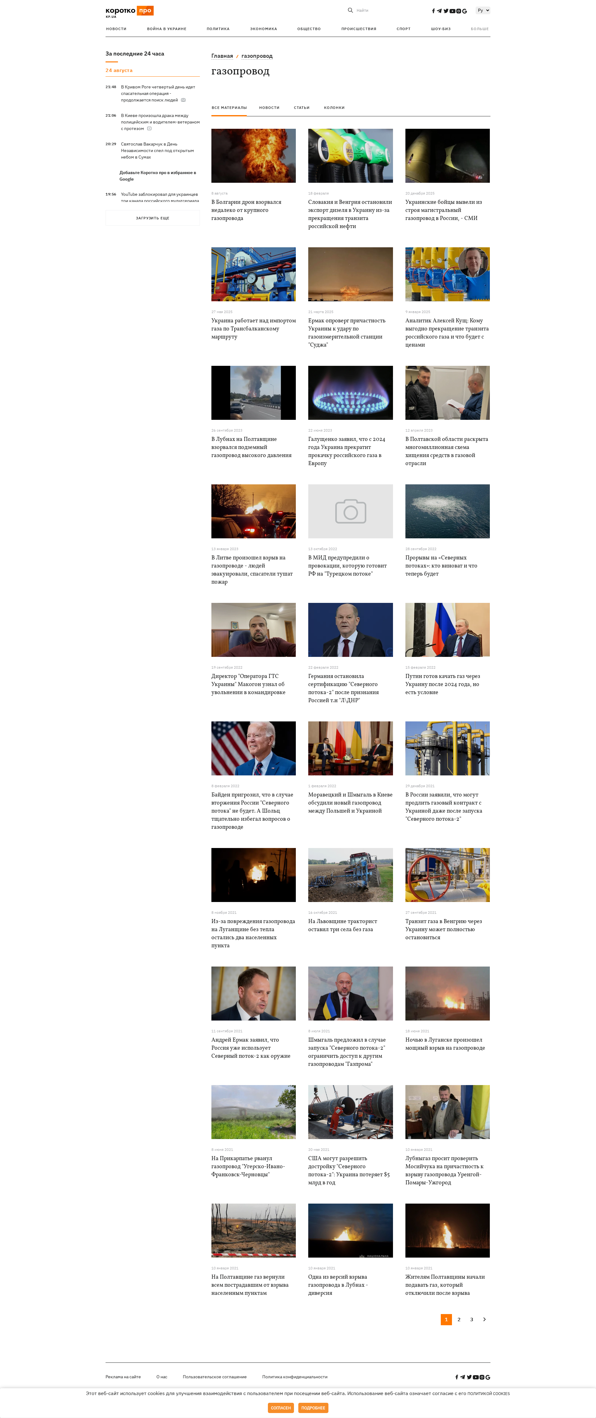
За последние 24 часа (135, 53)
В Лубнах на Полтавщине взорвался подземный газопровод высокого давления (251, 448)
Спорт (404, 28)
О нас (161, 1377)
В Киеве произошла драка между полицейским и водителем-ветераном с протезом (160, 122)
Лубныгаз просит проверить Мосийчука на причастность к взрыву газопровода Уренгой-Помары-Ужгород (444, 1171)
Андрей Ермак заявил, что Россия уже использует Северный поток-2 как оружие (251, 1048)
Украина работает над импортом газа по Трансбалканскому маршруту (253, 329)
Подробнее (313, 1408)
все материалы (229, 107)
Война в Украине (167, 28)
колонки (334, 107)
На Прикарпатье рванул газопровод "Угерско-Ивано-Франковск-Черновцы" (248, 1167)
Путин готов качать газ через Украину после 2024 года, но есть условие (442, 685)
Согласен (281, 1408)
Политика (218, 28)
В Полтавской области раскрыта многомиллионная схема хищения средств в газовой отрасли (446, 452)
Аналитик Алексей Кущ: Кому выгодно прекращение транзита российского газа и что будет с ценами (447, 333)
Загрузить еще (152, 218)
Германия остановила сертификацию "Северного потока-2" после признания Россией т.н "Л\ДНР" (343, 689)
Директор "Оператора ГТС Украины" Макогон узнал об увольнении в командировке (248, 685)
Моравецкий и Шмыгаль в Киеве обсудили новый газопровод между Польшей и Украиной (350, 803)
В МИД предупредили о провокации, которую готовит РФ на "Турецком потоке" (347, 566)
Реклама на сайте (123, 1377)
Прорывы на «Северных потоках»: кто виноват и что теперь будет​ (441, 566)
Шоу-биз (441, 28)
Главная (222, 55)
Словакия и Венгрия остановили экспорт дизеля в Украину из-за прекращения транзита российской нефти (350, 215)
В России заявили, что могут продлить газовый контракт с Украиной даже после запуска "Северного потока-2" (443, 807)
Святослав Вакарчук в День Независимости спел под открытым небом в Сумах (157, 150)
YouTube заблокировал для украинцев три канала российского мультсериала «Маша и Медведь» (160, 200)
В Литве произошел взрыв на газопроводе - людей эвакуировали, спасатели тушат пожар (252, 570)
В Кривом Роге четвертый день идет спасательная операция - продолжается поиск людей (158, 93)
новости (269, 107)
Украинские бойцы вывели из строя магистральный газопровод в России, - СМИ (443, 210)
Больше (480, 28)
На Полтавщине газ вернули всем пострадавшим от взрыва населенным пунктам (250, 1285)
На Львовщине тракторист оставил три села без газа (342, 926)
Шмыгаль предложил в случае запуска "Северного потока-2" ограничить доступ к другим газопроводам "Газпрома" (347, 1052)
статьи (302, 107)
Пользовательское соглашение (215, 1377)
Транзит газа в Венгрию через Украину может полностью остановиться (443, 930)
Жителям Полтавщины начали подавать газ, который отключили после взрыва (445, 1285)
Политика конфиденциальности (294, 1377)
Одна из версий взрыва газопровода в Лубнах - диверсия (338, 1285)
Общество (309, 28)
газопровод (257, 55)
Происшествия (359, 28)
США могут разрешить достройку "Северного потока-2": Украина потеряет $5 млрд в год (349, 1171)
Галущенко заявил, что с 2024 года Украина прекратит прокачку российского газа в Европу (347, 452)
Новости (116, 28)
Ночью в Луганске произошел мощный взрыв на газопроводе (445, 1044)
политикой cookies (488, 1394)
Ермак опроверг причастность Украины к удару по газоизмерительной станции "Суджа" (347, 333)
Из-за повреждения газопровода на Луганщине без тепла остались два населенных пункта (253, 934)
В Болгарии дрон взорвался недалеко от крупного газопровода (246, 210)
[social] (433, 10)
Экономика (263, 28)
